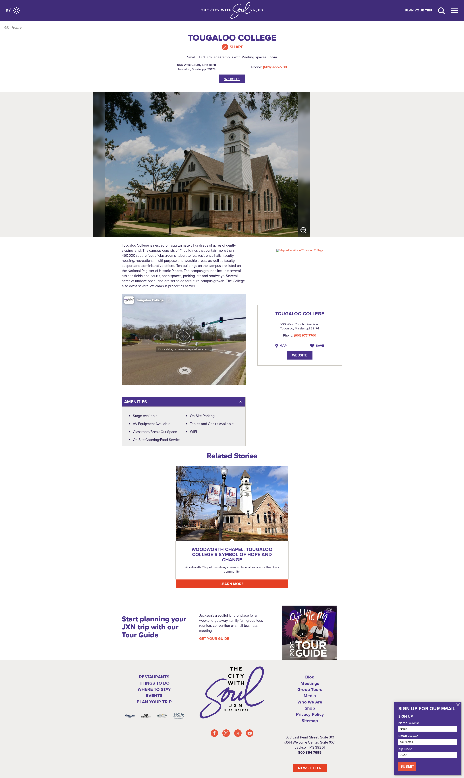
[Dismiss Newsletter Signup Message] (458, 705)
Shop (310, 708)
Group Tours (309, 689)
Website (232, 79)
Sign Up (405, 716)
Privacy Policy (310, 714)
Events (154, 695)
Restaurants (154, 677)
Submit (407, 766)
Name (402, 722)
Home (17, 27)
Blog (309, 677)
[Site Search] (441, 10)
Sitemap (310, 720)
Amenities (135, 402)
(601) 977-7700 (275, 67)
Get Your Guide (214, 638)
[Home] (232, 10)
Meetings (310, 683)
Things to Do (154, 683)
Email (402, 735)
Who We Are (309, 702)
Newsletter (310, 768)
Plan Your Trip (418, 10)
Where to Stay (154, 689)
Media (310, 695)
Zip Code (405, 749)
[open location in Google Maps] (299, 249)
